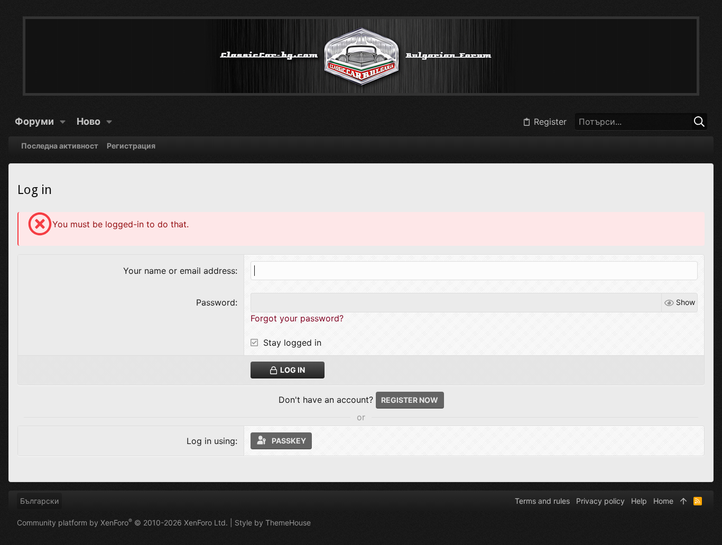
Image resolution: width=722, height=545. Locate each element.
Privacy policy (600, 500)
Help (639, 500)
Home (663, 500)
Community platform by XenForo (122, 522)
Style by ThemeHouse (273, 522)
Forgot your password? (297, 318)
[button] (63, 121)
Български (39, 500)
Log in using (211, 441)
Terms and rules (542, 500)
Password (215, 302)
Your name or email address (179, 270)
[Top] (683, 501)
